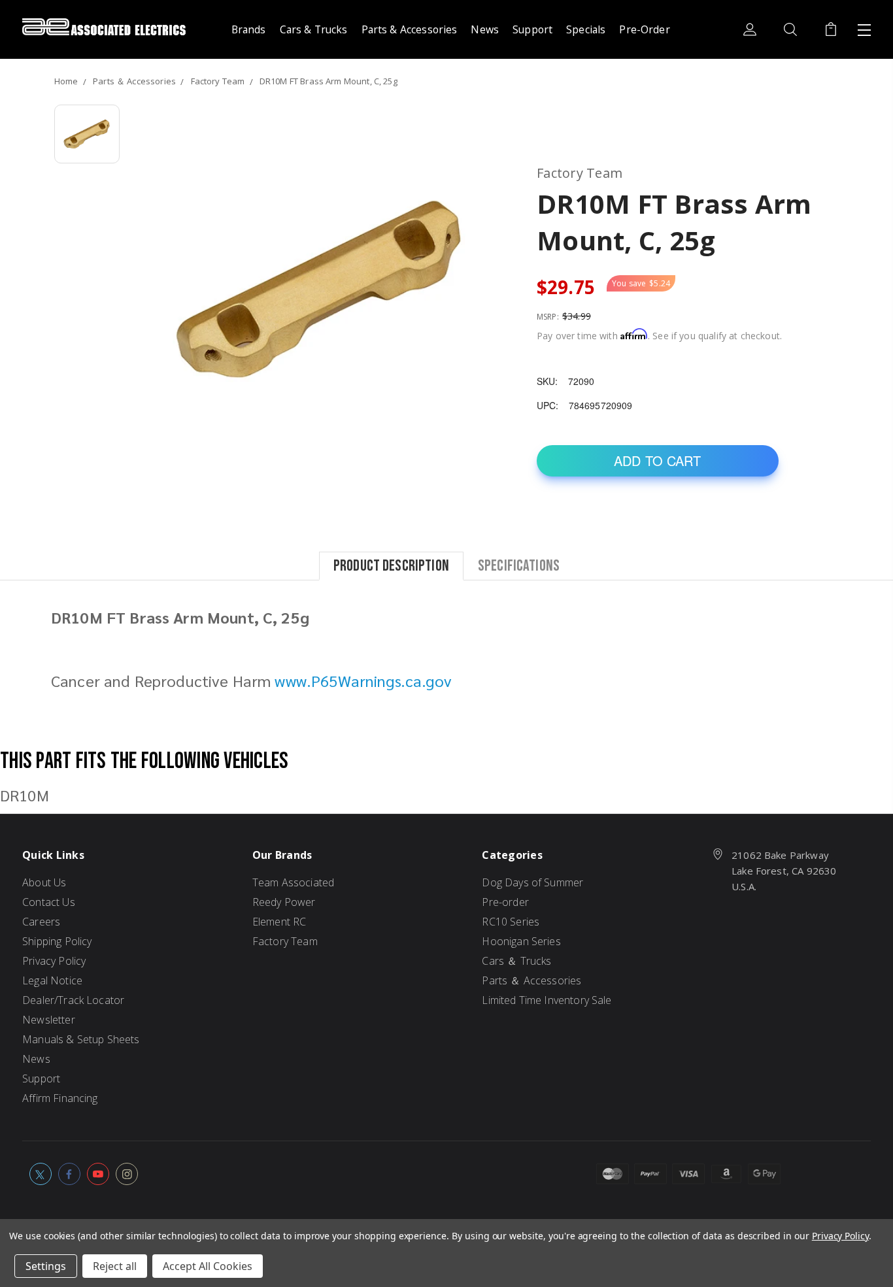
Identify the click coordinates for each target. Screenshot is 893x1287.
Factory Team (285, 941)
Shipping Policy (57, 941)
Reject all (115, 1266)
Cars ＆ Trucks (516, 961)
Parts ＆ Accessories (531, 980)
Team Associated (293, 882)
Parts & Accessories (410, 29)
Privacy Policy (54, 961)
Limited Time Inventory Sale (546, 1000)
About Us (44, 882)
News (485, 29)
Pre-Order (644, 29)
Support (532, 29)
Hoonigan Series (521, 941)
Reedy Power (284, 902)
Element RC (279, 921)
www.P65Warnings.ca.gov (363, 680)
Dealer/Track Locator (73, 1000)
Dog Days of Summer (532, 882)
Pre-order (505, 902)
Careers (41, 921)
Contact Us (48, 902)
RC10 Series (510, 921)
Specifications (519, 565)
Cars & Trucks (314, 29)
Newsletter (48, 1019)
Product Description (391, 565)
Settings (45, 1266)
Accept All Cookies (207, 1266)
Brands (248, 29)
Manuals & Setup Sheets (80, 1039)
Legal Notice (52, 980)
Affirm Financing (59, 1098)
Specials (585, 29)
